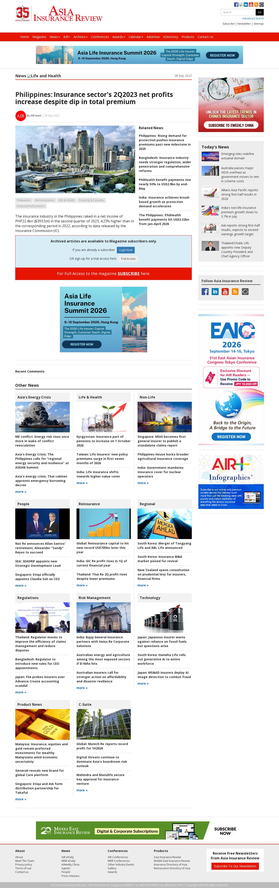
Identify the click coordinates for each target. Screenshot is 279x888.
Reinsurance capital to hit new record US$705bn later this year (103, 547)
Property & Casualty (91, 200)
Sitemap (259, 24)
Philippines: (34, 94)
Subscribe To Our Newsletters (235, 866)
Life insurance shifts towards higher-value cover (98, 474)
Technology (150, 597)
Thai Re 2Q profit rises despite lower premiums (102, 576)
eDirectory (170, 37)
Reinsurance (89, 504)
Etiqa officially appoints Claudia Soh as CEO (37, 576)
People (23, 504)
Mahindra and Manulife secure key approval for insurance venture (100, 779)
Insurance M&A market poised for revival (160, 559)
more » (20, 492)
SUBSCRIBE (129, 273)
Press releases (70, 876)
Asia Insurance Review (167, 857)
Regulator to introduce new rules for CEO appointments (37, 663)
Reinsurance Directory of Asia (172, 868)
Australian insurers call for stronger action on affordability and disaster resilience (101, 676)
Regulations (28, 597)
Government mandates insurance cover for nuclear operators (161, 471)
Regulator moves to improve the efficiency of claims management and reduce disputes (40, 643)
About (19, 857)
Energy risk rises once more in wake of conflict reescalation (42, 441)
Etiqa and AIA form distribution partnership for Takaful (39, 788)
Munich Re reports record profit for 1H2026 (102, 746)
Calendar (135, 37)
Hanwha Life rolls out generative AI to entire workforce (162, 659)
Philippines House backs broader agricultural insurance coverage (163, 456)
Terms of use (23, 868)
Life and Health (46, 75)
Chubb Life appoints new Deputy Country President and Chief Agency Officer (237, 249)
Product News (29, 704)
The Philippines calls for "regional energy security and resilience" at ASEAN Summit (42, 460)
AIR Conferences (118, 857)
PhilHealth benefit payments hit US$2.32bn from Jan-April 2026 (164, 219)
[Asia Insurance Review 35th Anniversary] (58, 13)
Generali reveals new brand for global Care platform (39, 772)
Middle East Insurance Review (172, 861)
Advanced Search (253, 18)
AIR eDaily (67, 857)
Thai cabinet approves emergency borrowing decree (41, 480)
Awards (117, 37)
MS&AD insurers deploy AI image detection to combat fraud (164, 674)
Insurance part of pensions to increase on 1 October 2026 (104, 441)
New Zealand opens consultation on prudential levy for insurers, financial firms (163, 574)
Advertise (153, 37)
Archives (79, 37)
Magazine (39, 37)
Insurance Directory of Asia (170, 864)
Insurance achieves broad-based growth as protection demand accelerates (164, 201)
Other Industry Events (121, 864)
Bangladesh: (148, 158)
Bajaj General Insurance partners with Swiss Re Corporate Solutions (103, 641)
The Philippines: (151, 215)
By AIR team (34, 115)
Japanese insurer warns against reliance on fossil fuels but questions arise (162, 641)
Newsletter (244, 24)
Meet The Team (24, 861)
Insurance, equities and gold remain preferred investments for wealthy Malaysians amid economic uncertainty (41, 753)
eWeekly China (70, 864)
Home (24, 37)
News (54, 37)
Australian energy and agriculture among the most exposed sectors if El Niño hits (103, 659)
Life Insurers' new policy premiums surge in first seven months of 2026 (102, 458)
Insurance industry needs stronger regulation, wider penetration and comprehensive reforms (165, 164)
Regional (147, 504)
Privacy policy (23, 864)
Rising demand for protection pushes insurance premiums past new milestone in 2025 (165, 142)
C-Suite (85, 704)
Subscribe (229, 24)
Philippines (24, 200)
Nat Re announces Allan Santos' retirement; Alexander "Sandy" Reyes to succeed (40, 547)
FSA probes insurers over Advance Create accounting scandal (40, 681)
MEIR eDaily (68, 861)
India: (143, 197)
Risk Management (95, 597)
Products (188, 37)
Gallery (112, 868)
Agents (65, 868)
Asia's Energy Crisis (34, 397)
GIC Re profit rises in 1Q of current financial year (102, 563)
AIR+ (66, 37)
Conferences (100, 37)
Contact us (21, 872)
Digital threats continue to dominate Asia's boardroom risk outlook (102, 761)
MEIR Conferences (119, 861)
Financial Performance (30, 206)
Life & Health (66, 200)
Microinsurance (44, 200)
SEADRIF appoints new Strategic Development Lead (38, 563)
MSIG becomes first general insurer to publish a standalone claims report (162, 441)
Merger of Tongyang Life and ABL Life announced (164, 545)
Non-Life (147, 397)
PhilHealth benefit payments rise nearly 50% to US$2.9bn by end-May (165, 184)
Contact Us (205, 37)
